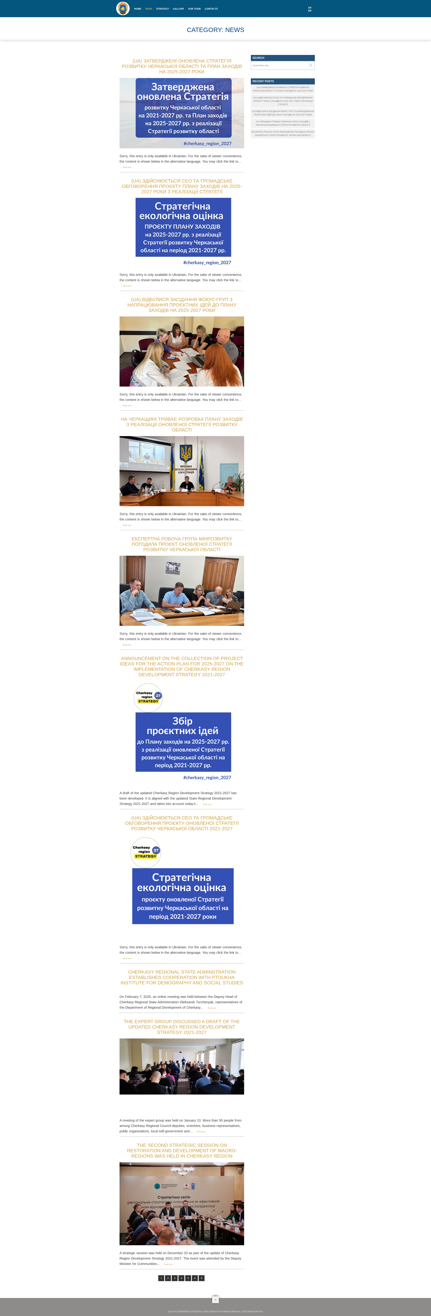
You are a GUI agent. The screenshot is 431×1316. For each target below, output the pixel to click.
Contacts (211, 8)
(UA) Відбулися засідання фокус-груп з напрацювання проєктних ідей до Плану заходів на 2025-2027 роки (181, 305)
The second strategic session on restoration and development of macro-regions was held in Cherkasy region (182, 1151)
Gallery (178, 8)
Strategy (162, 8)
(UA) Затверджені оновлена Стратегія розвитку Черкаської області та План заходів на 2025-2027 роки (182, 66)
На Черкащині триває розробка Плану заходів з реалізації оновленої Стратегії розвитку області (182, 425)
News (148, 8)
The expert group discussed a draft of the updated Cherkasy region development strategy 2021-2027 (182, 1027)
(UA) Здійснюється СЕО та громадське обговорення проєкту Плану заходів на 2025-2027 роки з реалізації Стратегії (182, 186)
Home (137, 8)
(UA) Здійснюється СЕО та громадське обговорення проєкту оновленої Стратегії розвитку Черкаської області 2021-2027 (182, 823)
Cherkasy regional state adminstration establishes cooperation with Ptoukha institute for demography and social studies (182, 977)
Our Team (194, 8)
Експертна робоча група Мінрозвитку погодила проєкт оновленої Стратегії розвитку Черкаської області (182, 544)
